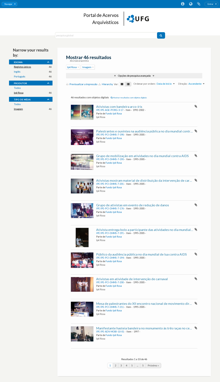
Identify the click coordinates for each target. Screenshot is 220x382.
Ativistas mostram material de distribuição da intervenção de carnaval (146, 180)
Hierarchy (107, 84)
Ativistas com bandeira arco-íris (119, 106)
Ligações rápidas (183, 4)
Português (19, 76)
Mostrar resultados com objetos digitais (129, 97)
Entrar (210, 4)
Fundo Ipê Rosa (114, 113)
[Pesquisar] (161, 35)
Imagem (18, 108)
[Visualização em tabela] (128, 84)
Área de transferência (199, 4)
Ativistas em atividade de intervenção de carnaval (132, 279)
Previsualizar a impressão (83, 84)
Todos (17, 87)
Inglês (17, 71)
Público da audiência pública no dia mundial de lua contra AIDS (141, 254)
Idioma (191, 4)
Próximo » (153, 365)
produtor (20, 83)
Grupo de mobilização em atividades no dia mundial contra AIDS (142, 156)
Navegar (8, 4)
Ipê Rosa (18, 92)
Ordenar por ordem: (145, 83)
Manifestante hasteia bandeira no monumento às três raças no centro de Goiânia (154, 328)
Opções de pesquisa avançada (134, 75)
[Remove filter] (78, 67)
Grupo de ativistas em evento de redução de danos (132, 205)
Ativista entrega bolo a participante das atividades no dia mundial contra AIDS (152, 230)
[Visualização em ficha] (122, 84)
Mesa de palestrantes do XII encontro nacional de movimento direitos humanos (153, 303)
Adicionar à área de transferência (195, 106)
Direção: (182, 83)
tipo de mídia (22, 99)
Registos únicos (22, 66)
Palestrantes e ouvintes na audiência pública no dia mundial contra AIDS (148, 131)
